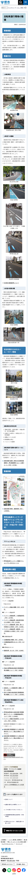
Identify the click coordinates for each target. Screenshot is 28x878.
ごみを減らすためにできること (14, 809)
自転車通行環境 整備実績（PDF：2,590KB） (14, 510)
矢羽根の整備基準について (11, 283)
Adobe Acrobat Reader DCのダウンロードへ (14, 758)
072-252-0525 (14, 775)
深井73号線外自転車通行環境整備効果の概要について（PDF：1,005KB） (14, 693)
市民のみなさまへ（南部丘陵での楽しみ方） (14, 822)
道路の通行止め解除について (13, 804)
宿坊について (9, 799)
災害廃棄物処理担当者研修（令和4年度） (14, 815)
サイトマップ (19, 844)
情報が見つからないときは (14, 831)
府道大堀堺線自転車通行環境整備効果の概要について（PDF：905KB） (14, 669)
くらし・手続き (20, 7)
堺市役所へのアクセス (7, 864)
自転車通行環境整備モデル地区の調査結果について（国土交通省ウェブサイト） (14, 738)
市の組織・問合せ (20, 864)
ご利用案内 (3, 839)
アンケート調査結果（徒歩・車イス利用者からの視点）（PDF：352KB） (14, 626)
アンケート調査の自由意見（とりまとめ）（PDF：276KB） (14, 720)
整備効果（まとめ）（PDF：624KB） (14, 650)
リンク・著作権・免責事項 (15, 839)
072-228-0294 (14, 773)
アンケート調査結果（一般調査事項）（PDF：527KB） (14, 617)
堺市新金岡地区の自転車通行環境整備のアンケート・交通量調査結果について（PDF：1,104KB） (14, 714)
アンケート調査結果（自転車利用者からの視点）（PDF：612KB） (14, 621)
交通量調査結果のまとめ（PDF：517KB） (14, 643)
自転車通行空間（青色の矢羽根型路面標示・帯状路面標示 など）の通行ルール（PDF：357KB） (14, 463)
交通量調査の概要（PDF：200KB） (14, 640)
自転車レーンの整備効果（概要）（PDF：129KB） (14, 689)
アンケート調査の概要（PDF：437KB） (14, 608)
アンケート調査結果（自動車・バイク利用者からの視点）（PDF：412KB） (14, 631)
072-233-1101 (11, 860)
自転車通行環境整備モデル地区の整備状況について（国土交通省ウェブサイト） (14, 731)
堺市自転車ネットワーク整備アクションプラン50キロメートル (14, 562)
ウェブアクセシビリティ (8, 844)
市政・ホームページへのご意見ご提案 (16, 842)
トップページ (11, 7)
